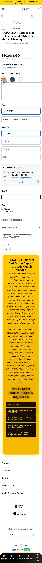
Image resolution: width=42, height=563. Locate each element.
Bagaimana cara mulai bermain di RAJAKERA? (20, 411)
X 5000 (7, 133)
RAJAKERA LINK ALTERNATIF (15, 119)
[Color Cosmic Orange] (4, 79)
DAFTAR (20, 559)
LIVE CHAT (37, 559)
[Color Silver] (20, 79)
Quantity (5, 191)
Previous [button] (2, 2)
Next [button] (40, 2)
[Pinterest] (10, 250)
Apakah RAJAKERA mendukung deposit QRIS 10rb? (19, 418)
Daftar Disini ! (29, 3)
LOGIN (11, 559)
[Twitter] (7, 250)
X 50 (5, 157)
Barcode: (16, 43)
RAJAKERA (12, 274)
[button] (21, 220)
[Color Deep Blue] (12, 79)
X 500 (6, 149)
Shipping (13, 58)
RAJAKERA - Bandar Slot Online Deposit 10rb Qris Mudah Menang (21, 2)
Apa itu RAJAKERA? (15, 404)
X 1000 (6, 141)
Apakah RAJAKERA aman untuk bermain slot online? (19, 426)
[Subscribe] (33, 535)
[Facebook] (3, 250)
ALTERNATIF (28, 559)
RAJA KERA (8, 111)
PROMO (4, 559)
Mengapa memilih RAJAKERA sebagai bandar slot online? (18, 434)
